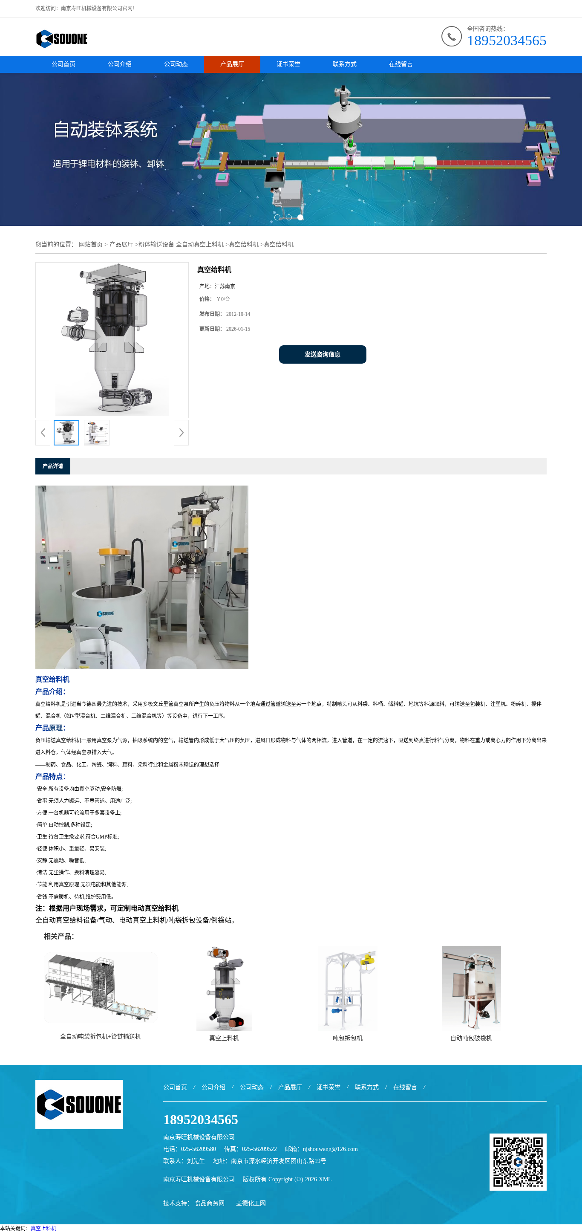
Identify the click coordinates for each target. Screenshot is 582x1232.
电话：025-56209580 (189, 1149)
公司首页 (63, 64)
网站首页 (91, 244)
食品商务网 (210, 1203)
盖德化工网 (251, 1203)
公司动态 (176, 64)
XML (325, 1179)
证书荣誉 (288, 64)
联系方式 (345, 64)
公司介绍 (120, 64)
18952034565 (507, 40)
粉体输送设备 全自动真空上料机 (181, 244)
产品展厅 (232, 64)
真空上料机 (224, 1038)
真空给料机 (244, 244)
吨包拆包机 (348, 1038)
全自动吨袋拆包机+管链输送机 (100, 1036)
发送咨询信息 (322, 354)
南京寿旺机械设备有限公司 (199, 1179)
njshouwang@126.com (330, 1149)
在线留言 (401, 64)
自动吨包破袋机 (471, 1038)
